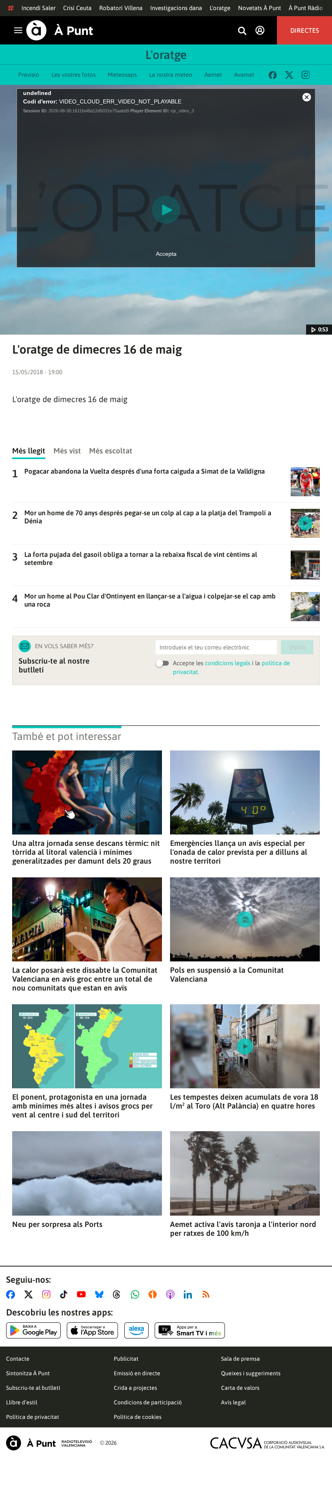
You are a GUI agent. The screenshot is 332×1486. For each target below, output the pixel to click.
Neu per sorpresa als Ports (57, 1224)
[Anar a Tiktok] (65, 1294)
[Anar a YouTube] (83, 1294)
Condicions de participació (148, 1402)
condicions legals (227, 663)
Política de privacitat (32, 1417)
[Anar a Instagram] (48, 1294)
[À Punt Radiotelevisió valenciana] (49, 1442)
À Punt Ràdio (306, 7)
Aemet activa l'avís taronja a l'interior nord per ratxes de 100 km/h (243, 1228)
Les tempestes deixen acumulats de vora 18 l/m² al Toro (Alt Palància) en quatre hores (244, 1101)
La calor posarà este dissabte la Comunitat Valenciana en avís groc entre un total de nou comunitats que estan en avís (84, 978)
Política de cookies (138, 1417)
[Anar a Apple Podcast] (172, 1294)
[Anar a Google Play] (33, 1330)
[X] (289, 75)
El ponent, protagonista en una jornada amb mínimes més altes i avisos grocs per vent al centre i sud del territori (82, 1105)
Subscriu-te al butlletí (33, 1388)
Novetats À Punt (259, 7)
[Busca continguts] (242, 31)
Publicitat (126, 1358)
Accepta (166, 254)
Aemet (213, 74)
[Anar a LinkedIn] (189, 1294)
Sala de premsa (240, 1358)
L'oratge (220, 7)
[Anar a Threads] (119, 1294)
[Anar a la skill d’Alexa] (136, 1330)
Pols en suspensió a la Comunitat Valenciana (227, 974)
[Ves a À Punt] (59, 30)
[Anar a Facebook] (12, 1294)
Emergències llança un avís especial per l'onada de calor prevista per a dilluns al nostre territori (238, 852)
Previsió (28, 74)
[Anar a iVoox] (154, 1294)
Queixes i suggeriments (251, 1373)
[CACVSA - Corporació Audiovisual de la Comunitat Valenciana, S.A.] (267, 1442)
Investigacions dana (176, 7)
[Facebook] (272, 75)
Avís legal (233, 1402)
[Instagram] (306, 75)
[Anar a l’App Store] (92, 1330)
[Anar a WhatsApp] (137, 1294)
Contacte (18, 1358)
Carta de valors (240, 1388)
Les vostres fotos (73, 74)
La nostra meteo (170, 74)
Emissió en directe (137, 1373)
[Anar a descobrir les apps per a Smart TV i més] (190, 1330)
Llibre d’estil (21, 1402)
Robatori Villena (121, 7)
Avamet (244, 74)
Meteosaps (122, 74)
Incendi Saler (38, 7)
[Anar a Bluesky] (101, 1294)
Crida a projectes (135, 1388)
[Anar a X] (30, 1294)
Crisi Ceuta (77, 7)
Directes (304, 30)
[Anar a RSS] (207, 1294)
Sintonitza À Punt (28, 1373)
